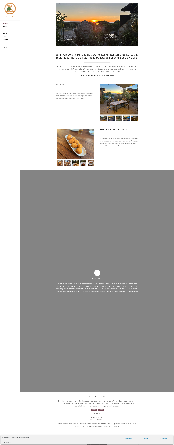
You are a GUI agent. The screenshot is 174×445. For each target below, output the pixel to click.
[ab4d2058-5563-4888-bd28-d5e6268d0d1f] (134, 118)
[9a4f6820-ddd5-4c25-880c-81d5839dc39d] (91, 163)
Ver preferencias (163, 438)
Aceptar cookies (128, 438)
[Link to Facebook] (5, 52)
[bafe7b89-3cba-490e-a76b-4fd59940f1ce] (83, 163)
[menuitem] (10, 23)
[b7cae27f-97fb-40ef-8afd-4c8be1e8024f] (111, 118)
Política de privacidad (7, 442)
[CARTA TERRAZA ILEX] (97, 273)
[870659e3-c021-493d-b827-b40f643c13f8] (75, 144)
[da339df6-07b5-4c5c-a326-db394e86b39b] (127, 118)
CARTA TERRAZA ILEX (97, 278)
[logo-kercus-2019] (10, 10)
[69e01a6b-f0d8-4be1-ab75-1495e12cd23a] (119, 118)
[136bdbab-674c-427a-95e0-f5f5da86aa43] (68, 163)
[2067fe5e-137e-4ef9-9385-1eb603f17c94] (119, 99)
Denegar (146, 438)
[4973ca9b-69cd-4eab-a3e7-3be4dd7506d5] (75, 163)
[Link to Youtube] (15, 52)
